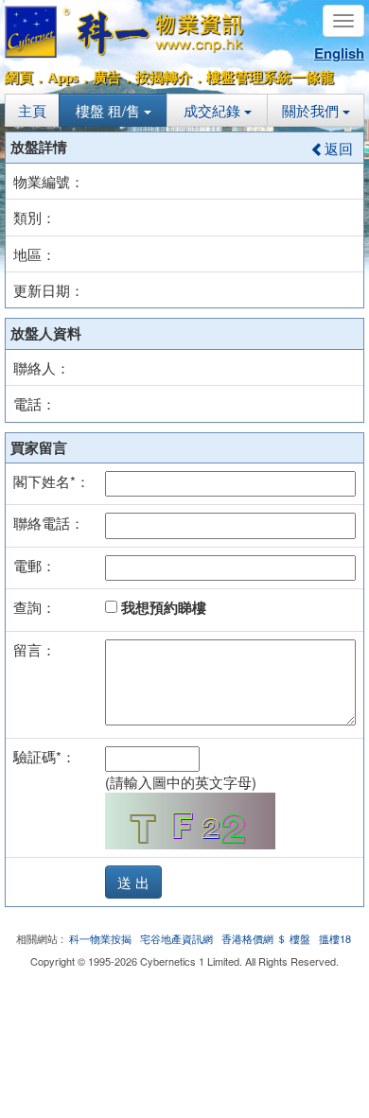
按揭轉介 (163, 77)
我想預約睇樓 (161, 607)
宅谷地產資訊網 (176, 938)
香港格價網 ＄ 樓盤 (265, 938)
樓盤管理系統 (248, 77)
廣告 (107, 77)
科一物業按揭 (100, 938)
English (339, 53)
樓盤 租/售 (110, 110)
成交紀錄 (214, 110)
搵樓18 (335, 938)
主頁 (32, 110)
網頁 (19, 77)
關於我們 (312, 110)
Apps (63, 77)
